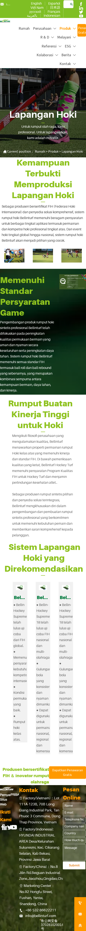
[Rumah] (5, 21)
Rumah (40, 151)
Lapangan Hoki (72, 151)
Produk (53, 151)
